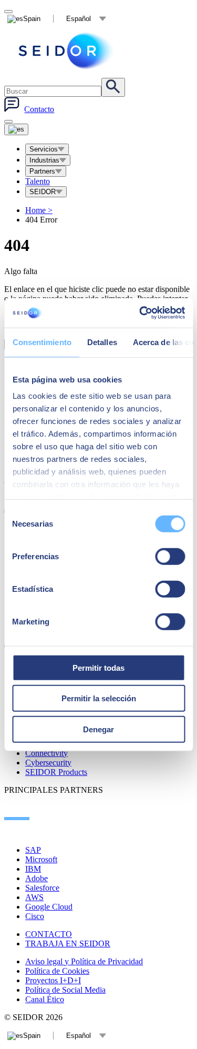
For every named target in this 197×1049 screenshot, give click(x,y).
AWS (34, 897)
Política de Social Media (65, 989)
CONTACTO (48, 934)
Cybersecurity (48, 762)
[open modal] (8, 11)
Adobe (36, 878)
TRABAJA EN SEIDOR (67, 943)
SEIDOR (42, 192)
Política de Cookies (57, 970)
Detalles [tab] (102, 341)
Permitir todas (98, 667)
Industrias (44, 160)
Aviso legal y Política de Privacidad (84, 961)
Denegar (98, 728)
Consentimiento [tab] (41, 341)
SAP (33, 849)
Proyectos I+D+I (53, 980)
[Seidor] (67, 51)
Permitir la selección (98, 698)
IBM (33, 868)
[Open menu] (16, 129)
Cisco (34, 916)
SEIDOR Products (56, 772)
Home (39, 210)
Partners (42, 171)
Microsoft (41, 859)
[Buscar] (113, 87)
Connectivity (46, 753)
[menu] (8, 121)
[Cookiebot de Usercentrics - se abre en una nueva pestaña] (140, 313)
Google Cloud (48, 906)
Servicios (43, 149)
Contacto (39, 109)
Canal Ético (44, 999)
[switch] (170, 556)
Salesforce (42, 887)
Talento (37, 181)
